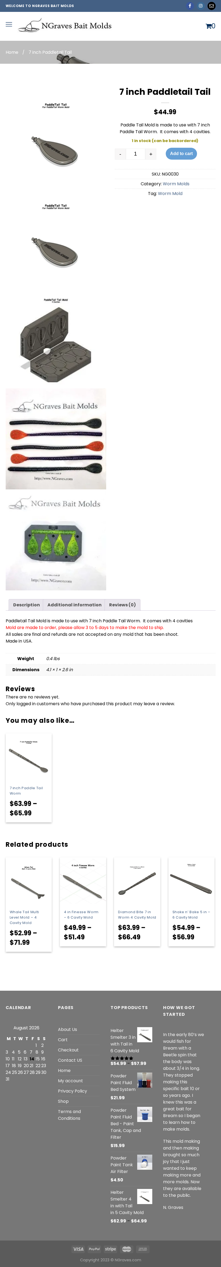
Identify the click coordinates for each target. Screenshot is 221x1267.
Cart (63, 1040)
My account (70, 1081)
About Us (67, 1029)
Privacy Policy (72, 1091)
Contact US (70, 1060)
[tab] (26, 605)
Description (26, 605)
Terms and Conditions (69, 1114)
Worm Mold (170, 193)
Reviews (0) (122, 605)
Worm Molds (176, 184)
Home (12, 52)
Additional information (74, 605)
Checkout (68, 1050)
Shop (63, 1101)
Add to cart (181, 153)
